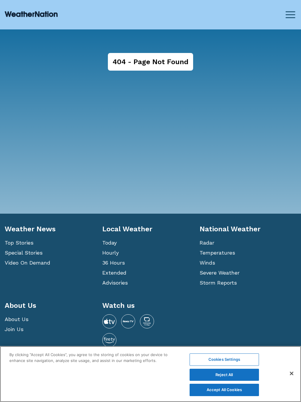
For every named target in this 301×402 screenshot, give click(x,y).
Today (109, 243)
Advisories (115, 283)
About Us (17, 319)
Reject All (224, 374)
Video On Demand (27, 263)
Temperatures (217, 253)
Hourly (110, 253)
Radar (207, 243)
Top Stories (19, 243)
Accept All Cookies (224, 389)
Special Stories (24, 253)
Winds (207, 263)
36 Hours (113, 263)
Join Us (14, 329)
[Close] (291, 373)
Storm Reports (218, 283)
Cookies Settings (224, 359)
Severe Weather (220, 273)
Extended (114, 273)
